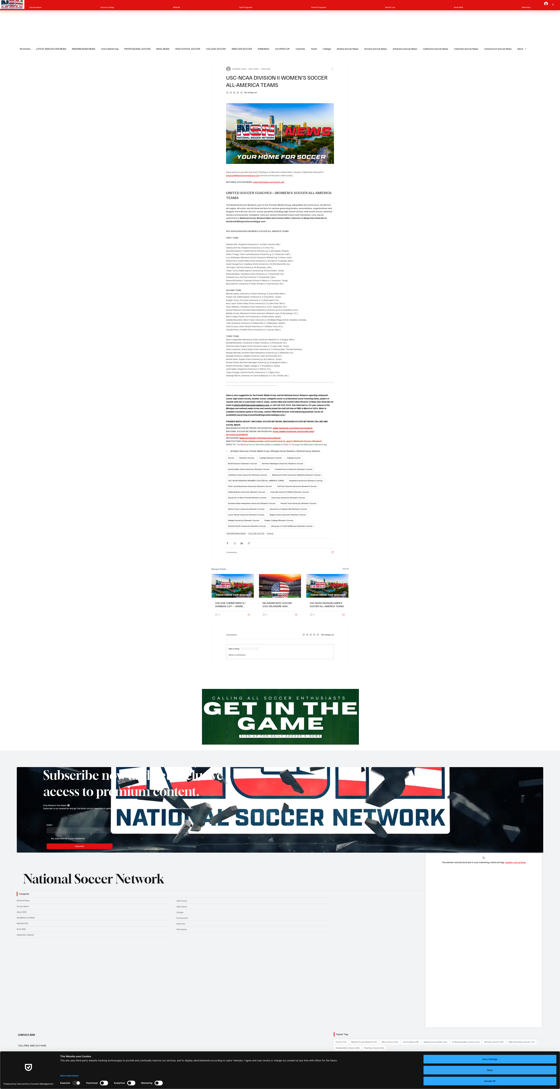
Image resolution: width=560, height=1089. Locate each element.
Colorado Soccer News (466, 48)
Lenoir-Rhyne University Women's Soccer (246, 514)
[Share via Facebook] (227, 543)
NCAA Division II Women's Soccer (242, 463)
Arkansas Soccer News (405, 48)
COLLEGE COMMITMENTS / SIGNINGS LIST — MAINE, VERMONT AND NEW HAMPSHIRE (230, 604)
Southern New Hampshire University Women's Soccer (252, 503)
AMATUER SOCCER (242, 48)
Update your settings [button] (515, 862)
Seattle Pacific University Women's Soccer (247, 526)
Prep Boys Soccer (375, 1048)
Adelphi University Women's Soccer (243, 520)
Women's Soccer (246, 458)
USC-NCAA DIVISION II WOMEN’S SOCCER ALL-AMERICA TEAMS (256, 480)
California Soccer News (435, 48)
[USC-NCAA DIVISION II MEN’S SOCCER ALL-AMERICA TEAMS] (327, 586)
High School (181, 906)
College (327, 48)
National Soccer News (436, 1042)
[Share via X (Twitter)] (234, 543)
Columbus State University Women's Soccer (247, 475)
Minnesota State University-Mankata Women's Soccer (296, 475)
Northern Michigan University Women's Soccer (282, 463)
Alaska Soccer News (347, 48)
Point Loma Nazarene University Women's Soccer (250, 486)
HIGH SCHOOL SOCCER (187, 48)
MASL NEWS (162, 48)
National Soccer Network (93, 878)
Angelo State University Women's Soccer (288, 514)
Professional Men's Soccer (466, 1042)
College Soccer (294, 458)
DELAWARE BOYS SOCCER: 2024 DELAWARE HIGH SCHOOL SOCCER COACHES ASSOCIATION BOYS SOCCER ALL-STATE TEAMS (278, 604)
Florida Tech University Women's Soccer (298, 503)
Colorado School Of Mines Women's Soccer (289, 492)
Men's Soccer (391, 1042)
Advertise (180, 923)
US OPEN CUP (282, 48)
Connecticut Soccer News (498, 48)
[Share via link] (248, 543)
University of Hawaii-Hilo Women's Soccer (288, 509)
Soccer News (23, 906)
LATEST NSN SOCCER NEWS (51, 48)
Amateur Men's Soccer (348, 1048)
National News (23, 900)
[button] (553, 3)
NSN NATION (22, 923)
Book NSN (21, 929)
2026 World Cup (109, 48)
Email (50, 824)
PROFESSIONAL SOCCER (137, 48)
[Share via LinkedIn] (241, 543)
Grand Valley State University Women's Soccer (249, 469)
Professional (182, 918)
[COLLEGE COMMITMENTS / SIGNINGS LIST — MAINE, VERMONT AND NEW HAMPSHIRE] (233, 586)
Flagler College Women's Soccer (278, 520)
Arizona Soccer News (375, 48)
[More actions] (332, 69)
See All (345, 568)
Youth (314, 48)
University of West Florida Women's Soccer (247, 497)
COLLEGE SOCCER (216, 48)
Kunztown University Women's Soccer (288, 497)
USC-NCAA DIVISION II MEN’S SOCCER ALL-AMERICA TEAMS (327, 604)
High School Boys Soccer (522, 1042)
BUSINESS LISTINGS (26, 917)
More (520, 48)
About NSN (21, 912)
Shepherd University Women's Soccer (306, 480)
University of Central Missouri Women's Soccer (292, 526)
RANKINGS (263, 48)
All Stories (25, 48)
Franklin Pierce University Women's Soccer (294, 469)
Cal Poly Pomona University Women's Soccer (297, 486)
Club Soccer (181, 900)
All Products (181, 929)
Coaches (300, 48)
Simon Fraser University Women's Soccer (246, 509)
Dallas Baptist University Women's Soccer (246, 492)
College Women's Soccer (270, 458)
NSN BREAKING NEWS (83, 48)
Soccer (231, 458)
